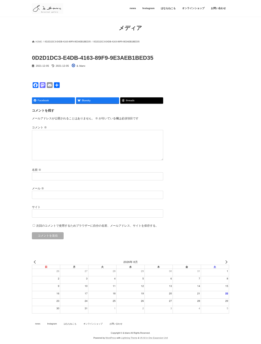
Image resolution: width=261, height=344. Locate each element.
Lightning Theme (129, 338)
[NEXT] (225, 262)
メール (38, 188)
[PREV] (35, 262)
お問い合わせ (116, 324)
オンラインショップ (93, 324)
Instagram (52, 324)
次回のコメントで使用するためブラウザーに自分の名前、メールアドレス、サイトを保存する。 (97, 225)
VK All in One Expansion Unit (154, 338)
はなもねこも (70, 324)
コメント (39, 127)
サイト (36, 207)
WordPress (110, 338)
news (37, 324)
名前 (36, 169)
